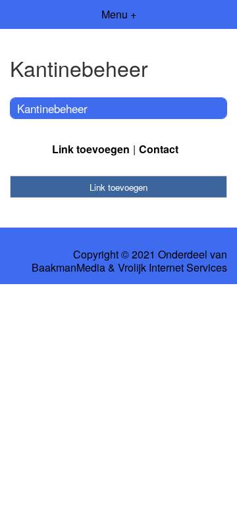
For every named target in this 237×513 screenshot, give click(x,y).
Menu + (118, 14)
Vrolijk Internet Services (172, 267)
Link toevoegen (91, 149)
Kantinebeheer (52, 108)
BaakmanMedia (68, 267)
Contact (158, 149)
